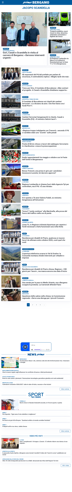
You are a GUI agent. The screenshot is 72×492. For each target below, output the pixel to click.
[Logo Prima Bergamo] (36, 2)
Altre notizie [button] (65, 389)
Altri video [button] (65, 465)
